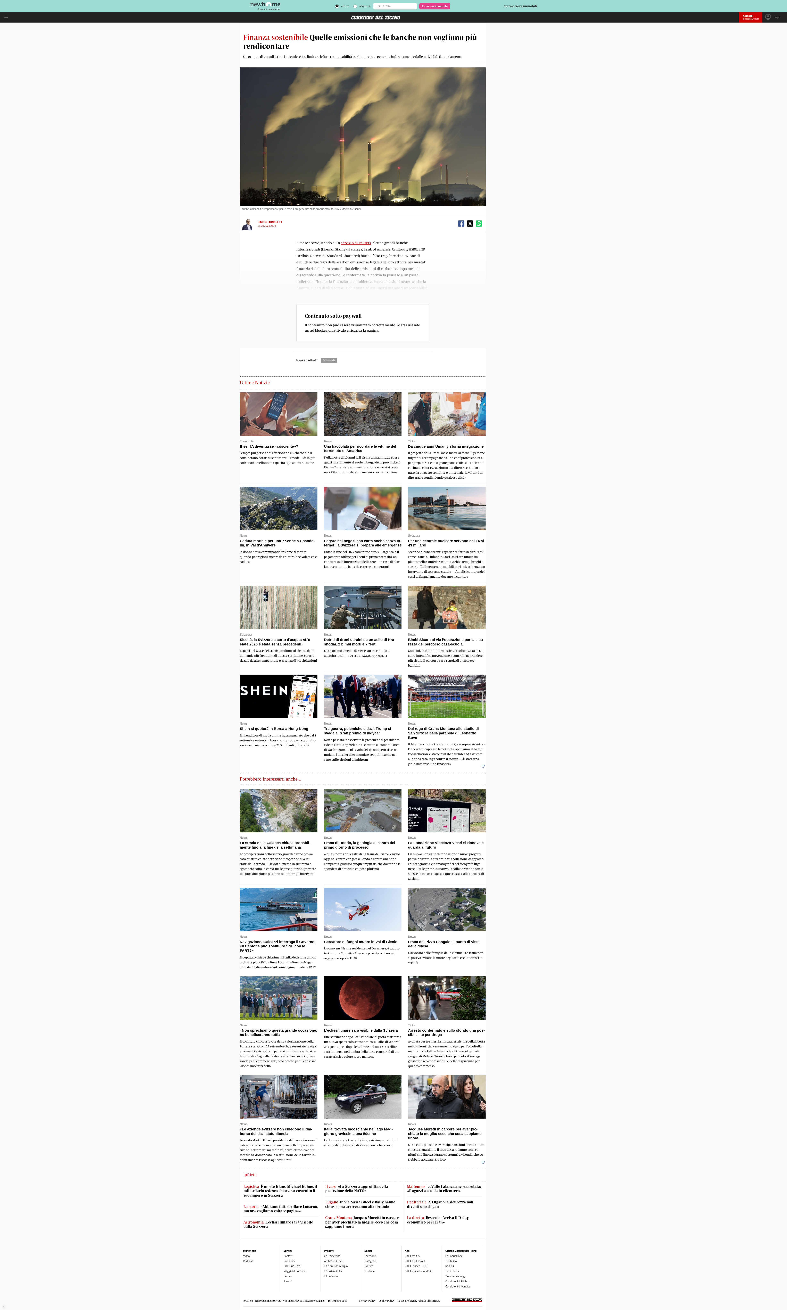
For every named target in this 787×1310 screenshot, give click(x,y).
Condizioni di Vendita (457, 1286)
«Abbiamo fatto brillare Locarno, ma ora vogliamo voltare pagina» (280, 1208)
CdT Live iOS (412, 1256)
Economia (329, 360)
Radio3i (449, 1266)
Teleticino (451, 1261)
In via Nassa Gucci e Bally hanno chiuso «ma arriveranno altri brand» (360, 1204)
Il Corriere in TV (333, 1271)
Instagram (370, 1261)
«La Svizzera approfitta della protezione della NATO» (356, 1188)
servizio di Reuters (356, 242)
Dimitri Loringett (270, 222)
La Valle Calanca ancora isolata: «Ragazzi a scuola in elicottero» (444, 1188)
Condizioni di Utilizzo (457, 1281)
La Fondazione (454, 1256)
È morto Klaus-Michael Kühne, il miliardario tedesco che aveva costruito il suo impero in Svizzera (280, 1190)
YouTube (369, 1271)
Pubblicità (289, 1261)
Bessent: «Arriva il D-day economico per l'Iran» (438, 1220)
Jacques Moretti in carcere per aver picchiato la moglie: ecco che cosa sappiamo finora (362, 1222)
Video (246, 1256)
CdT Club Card (291, 1266)
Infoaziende (331, 1276)
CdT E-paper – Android (418, 1271)
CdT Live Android (415, 1261)
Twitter (368, 1266)
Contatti (288, 1256)
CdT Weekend (332, 1256)
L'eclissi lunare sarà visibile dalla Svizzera (278, 1224)
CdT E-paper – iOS (416, 1266)
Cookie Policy (387, 1300)
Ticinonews (452, 1271)
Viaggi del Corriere (294, 1271)
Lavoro (287, 1276)
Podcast (248, 1261)
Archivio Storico (333, 1261)
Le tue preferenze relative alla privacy (419, 1300)
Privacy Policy (367, 1300)
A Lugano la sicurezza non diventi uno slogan (440, 1204)
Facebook (370, 1256)
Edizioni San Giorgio (336, 1266)
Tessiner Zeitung (455, 1276)
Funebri (287, 1281)
